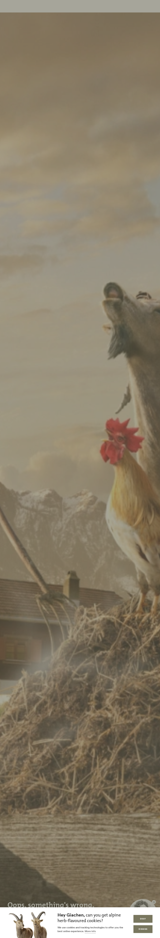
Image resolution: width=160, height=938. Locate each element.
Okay (143, 919)
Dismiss (143, 929)
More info (90, 931)
